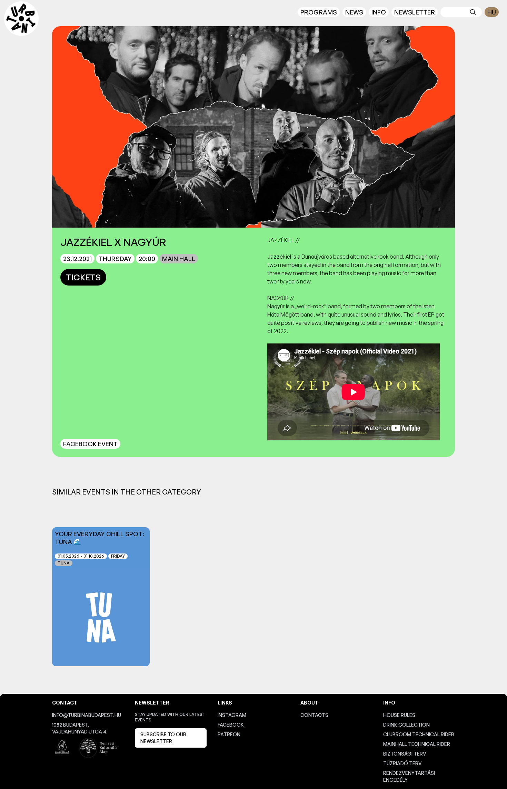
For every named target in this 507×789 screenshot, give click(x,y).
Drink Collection (406, 725)
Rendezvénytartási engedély (409, 776)
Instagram (232, 715)
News (354, 12)
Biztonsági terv (404, 754)
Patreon (229, 734)
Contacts (314, 715)
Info (378, 12)
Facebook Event (90, 444)
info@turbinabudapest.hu (86, 715)
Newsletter (414, 12)
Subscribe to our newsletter (163, 737)
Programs (318, 12)
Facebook (231, 725)
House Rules (399, 715)
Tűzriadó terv (402, 763)
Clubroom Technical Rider (418, 734)
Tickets (83, 277)
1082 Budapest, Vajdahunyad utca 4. (80, 728)
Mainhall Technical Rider (416, 744)
